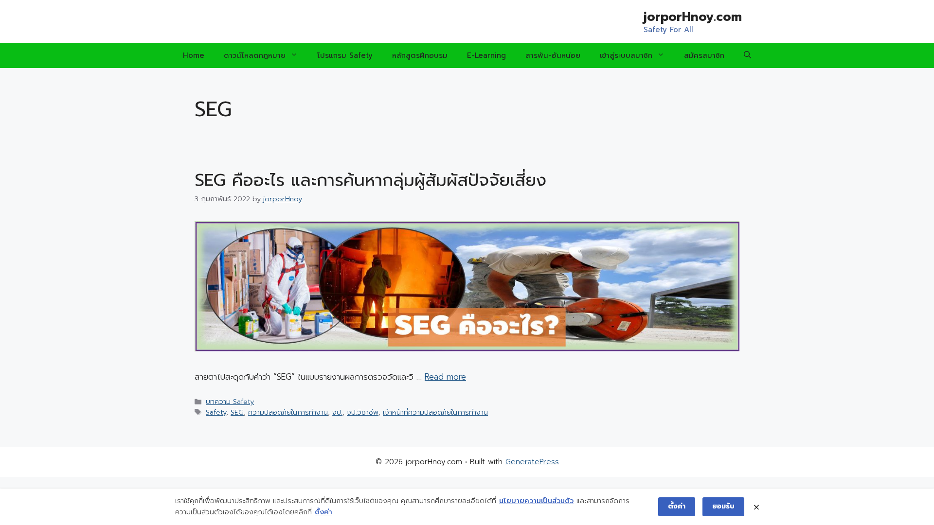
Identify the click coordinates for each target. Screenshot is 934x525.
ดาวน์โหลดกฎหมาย (255, 55)
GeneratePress (532, 461)
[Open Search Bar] (747, 55)
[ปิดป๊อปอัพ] (756, 506)
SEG (237, 412)
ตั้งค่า (323, 512)
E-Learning (486, 55)
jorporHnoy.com (693, 17)
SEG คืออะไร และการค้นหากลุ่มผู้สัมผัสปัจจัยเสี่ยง (370, 180)
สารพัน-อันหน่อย (552, 55)
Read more (445, 376)
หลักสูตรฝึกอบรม (420, 55)
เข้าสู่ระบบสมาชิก (626, 55)
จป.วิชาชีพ (362, 412)
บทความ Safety (230, 401)
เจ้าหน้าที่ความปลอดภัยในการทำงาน (435, 412)
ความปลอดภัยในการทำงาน (288, 412)
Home (193, 55)
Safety (216, 412)
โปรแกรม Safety (345, 55)
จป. (337, 412)
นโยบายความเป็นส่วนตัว (536, 501)
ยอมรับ (723, 506)
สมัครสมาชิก (704, 55)
